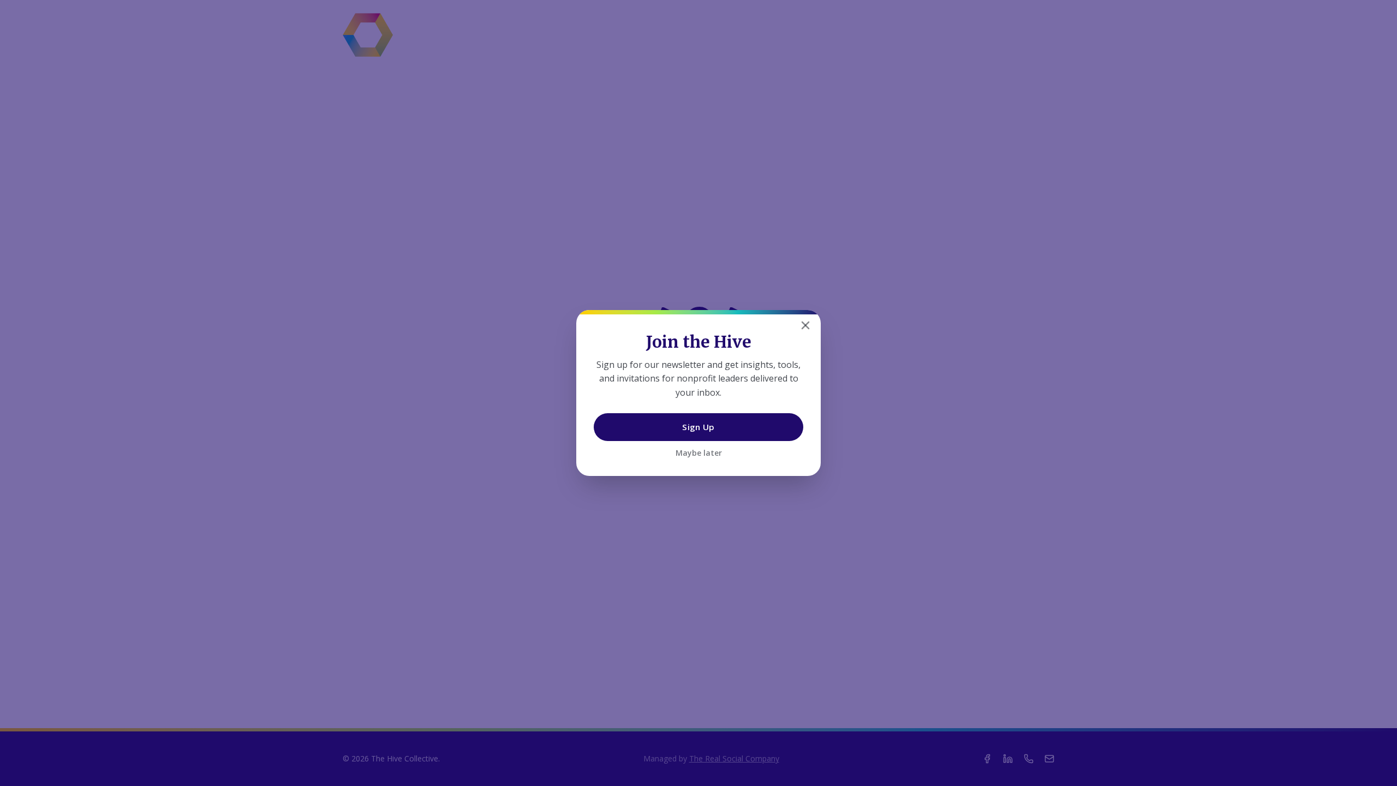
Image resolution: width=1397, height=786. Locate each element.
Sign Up (698, 426)
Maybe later (699, 453)
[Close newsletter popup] (805, 325)
